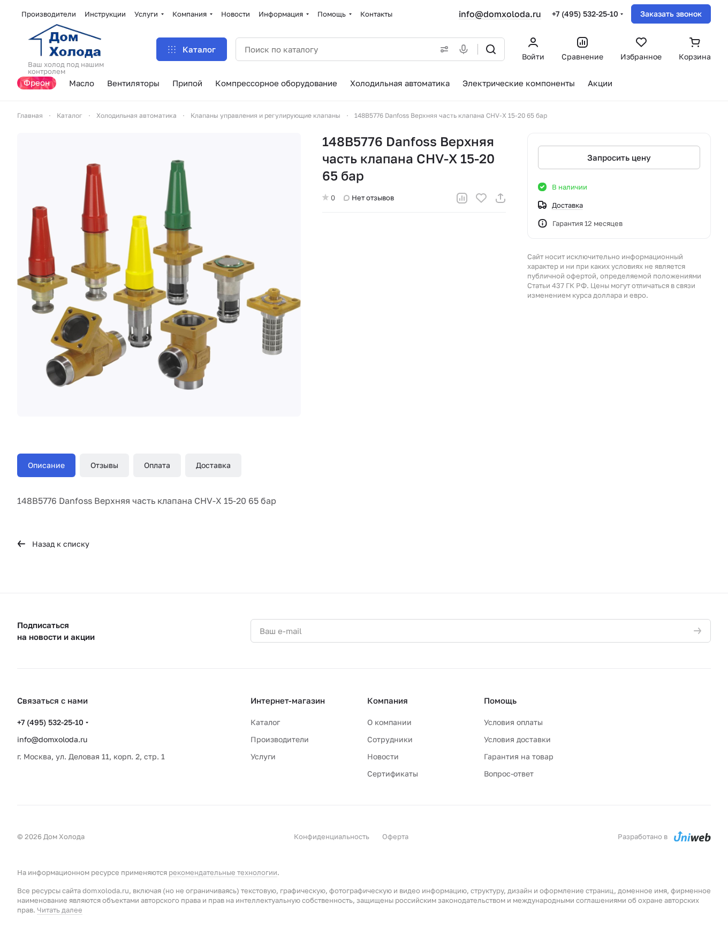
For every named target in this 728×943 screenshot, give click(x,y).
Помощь (500, 700)
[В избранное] (481, 198)
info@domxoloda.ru (500, 14)
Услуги (263, 756)
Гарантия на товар (518, 756)
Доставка (213, 465)
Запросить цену (619, 157)
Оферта (395, 836)
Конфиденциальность (331, 836)
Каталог (265, 722)
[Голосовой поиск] (465, 49)
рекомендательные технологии (223, 872)
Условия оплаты (513, 722)
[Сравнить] (462, 198)
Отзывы (104, 465)
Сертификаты (392, 773)
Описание (46, 465)
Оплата (157, 465)
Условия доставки (517, 739)
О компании (389, 722)
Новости (383, 756)
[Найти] (490, 49)
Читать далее (59, 910)
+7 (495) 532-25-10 (585, 13)
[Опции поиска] (442, 49)
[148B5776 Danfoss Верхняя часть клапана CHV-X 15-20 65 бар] (159, 275)
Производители (280, 739)
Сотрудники (390, 739)
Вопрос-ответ (509, 773)
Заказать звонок (671, 13)
